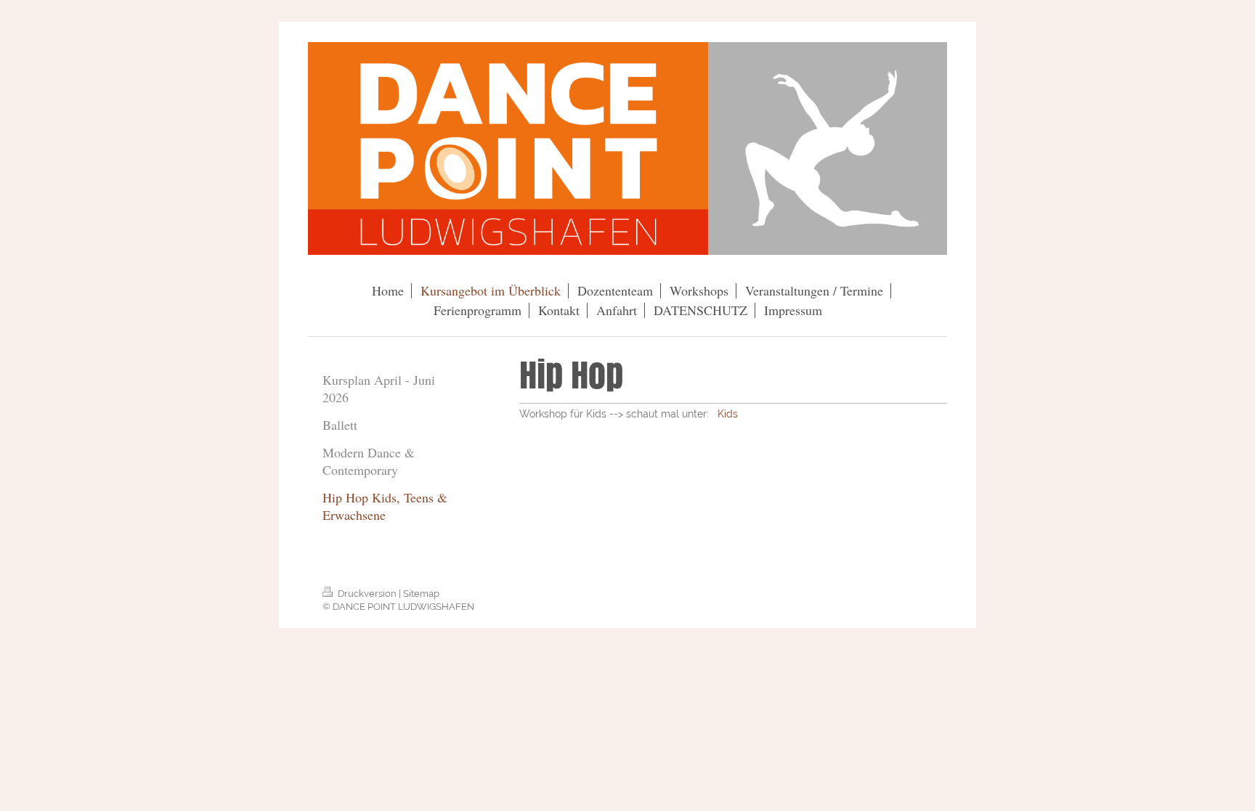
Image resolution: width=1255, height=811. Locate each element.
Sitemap (421, 593)
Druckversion (367, 593)
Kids (728, 414)
